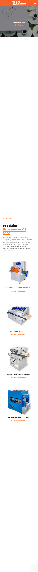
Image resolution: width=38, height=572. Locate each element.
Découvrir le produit (18, 291)
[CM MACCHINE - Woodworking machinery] (19, 2)
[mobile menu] (35, 3)
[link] (18, 272)
